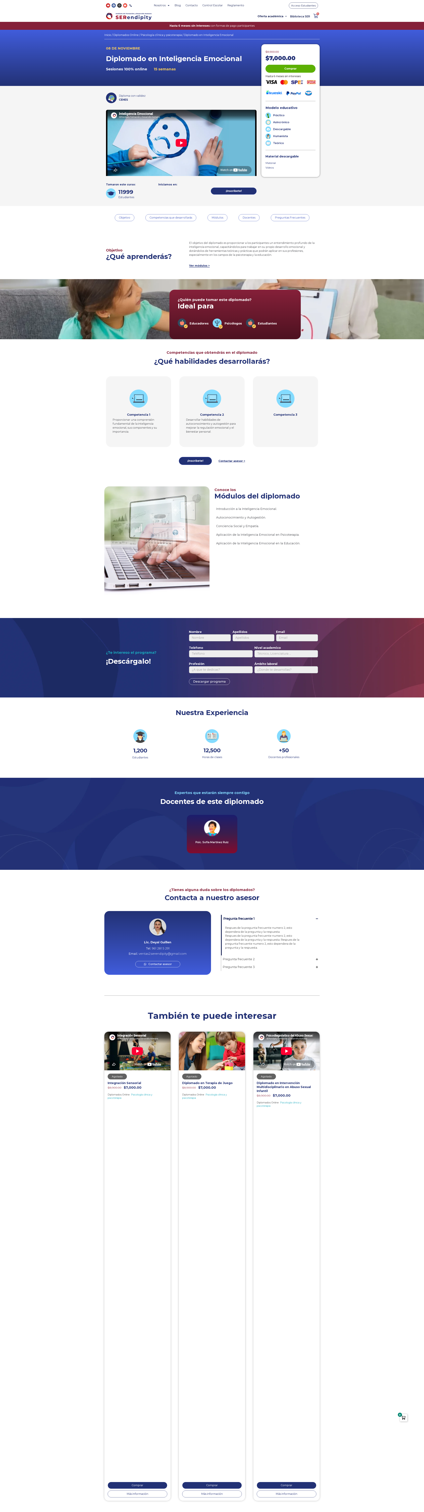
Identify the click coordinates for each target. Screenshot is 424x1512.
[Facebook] (114, 5)
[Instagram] (119, 5)
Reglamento (235, 5)
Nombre (195, 632)
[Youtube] (108, 5)
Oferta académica (270, 16)
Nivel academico (267, 648)
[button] (290, 69)
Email (280, 632)
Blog (178, 5)
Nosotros (160, 5)
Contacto (192, 5)
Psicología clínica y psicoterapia (161, 35)
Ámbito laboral (265, 664)
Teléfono (196, 648)
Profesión (196, 664)
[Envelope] (125, 5)
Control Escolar (212, 5)
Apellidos (240, 632)
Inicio (107, 35)
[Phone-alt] (131, 5)
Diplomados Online (126, 35)
